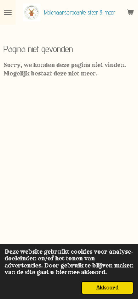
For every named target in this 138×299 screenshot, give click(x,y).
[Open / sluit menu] (8, 12)
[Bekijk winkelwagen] (130, 12)
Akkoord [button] (107, 287)
